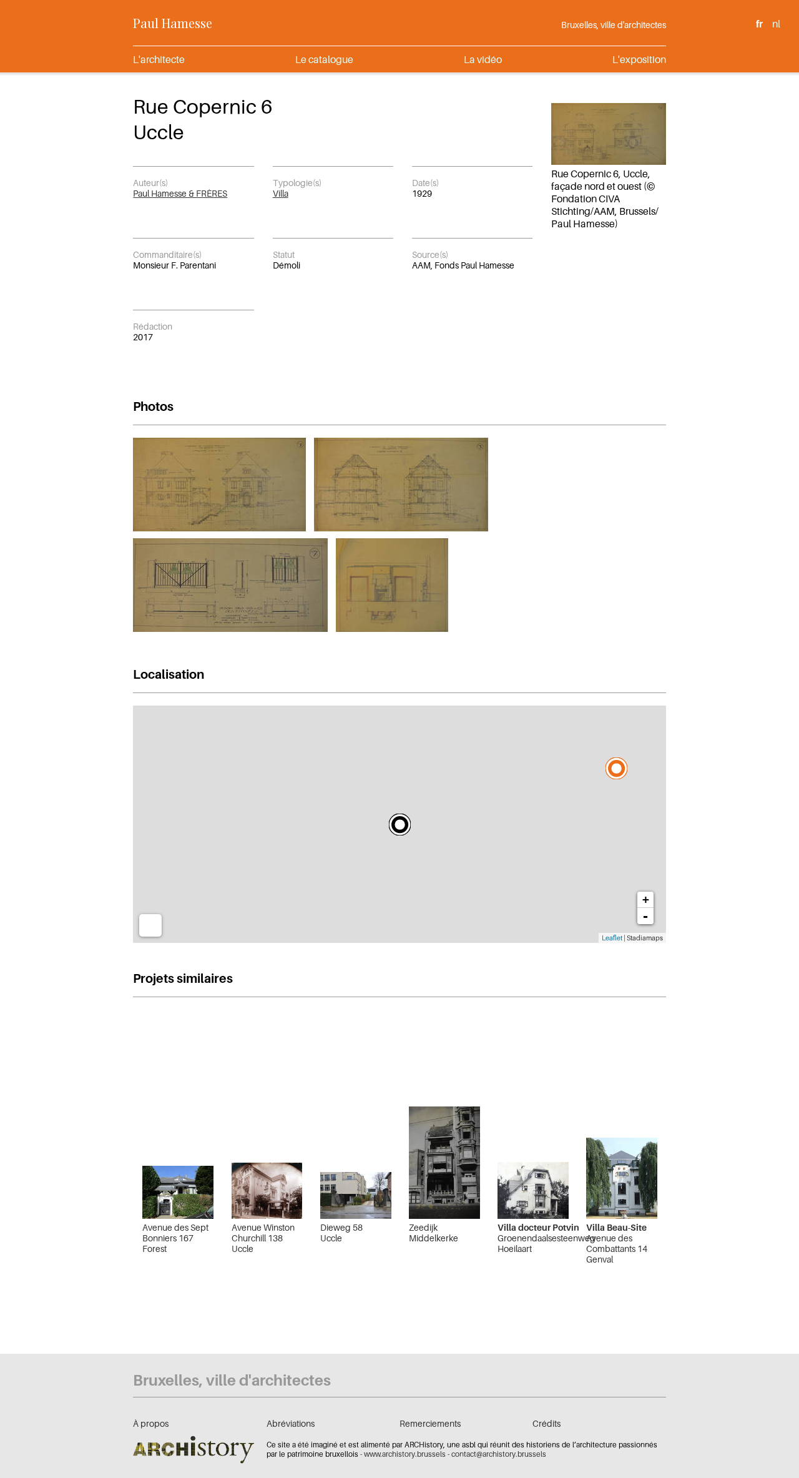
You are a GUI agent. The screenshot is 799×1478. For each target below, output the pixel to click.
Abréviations (291, 1423)
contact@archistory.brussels (498, 1454)
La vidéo (483, 59)
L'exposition (639, 59)
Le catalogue (324, 59)
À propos (151, 1423)
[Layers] (150, 925)
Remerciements (430, 1423)
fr (759, 23)
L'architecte (159, 59)
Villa (280, 193)
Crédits (546, 1423)
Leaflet (612, 938)
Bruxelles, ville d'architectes (613, 24)
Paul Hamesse (172, 22)
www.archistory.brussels (405, 1454)
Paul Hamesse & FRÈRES (180, 193)
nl (776, 23)
